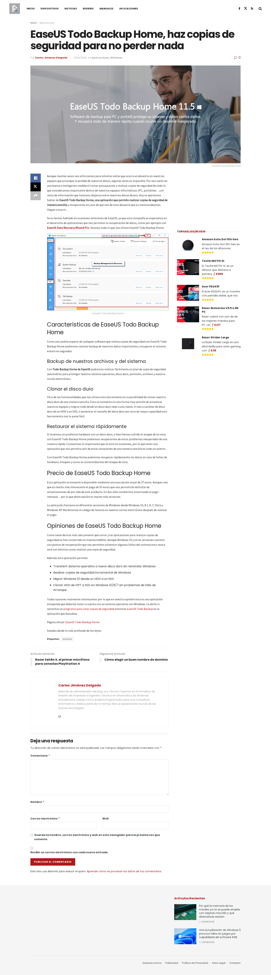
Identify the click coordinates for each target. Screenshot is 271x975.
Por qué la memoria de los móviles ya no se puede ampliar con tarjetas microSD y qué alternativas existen (219, 911)
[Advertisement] (209, 197)
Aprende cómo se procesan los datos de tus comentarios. (124, 871)
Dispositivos (50, 8)
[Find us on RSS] (252, 8)
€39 (213, 350)
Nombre (37, 802)
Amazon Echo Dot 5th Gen (220, 239)
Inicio (31, 8)
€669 (219, 274)
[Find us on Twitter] (245, 8)
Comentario (40, 755)
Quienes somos (152, 963)
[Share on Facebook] (35, 178)
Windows (116, 57)
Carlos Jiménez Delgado (51, 57)
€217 (217, 325)
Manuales (106, 8)
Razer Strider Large (215, 337)
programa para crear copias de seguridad (88, 609)
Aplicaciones (128, 8)
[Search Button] (260, 8)
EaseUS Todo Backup (140, 609)
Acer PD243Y (211, 286)
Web (105, 818)
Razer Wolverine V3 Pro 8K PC (220, 310)
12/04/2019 (80, 57)
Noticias (71, 8)
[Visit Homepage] (14, 8)
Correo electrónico (45, 818)
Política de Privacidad (195, 963)
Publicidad (171, 963)
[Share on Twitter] (35, 186)
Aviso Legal (218, 963)
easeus (67, 639)
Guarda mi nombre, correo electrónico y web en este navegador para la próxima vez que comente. (97, 837)
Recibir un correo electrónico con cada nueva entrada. (69, 852)
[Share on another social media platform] (35, 195)
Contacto (235, 963)
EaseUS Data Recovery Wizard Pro (68, 227)
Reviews (88, 8)
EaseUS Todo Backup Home (82, 622)
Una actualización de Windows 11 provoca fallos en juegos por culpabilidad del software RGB (220, 933)
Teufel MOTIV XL (213, 261)
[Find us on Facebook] (239, 8)
